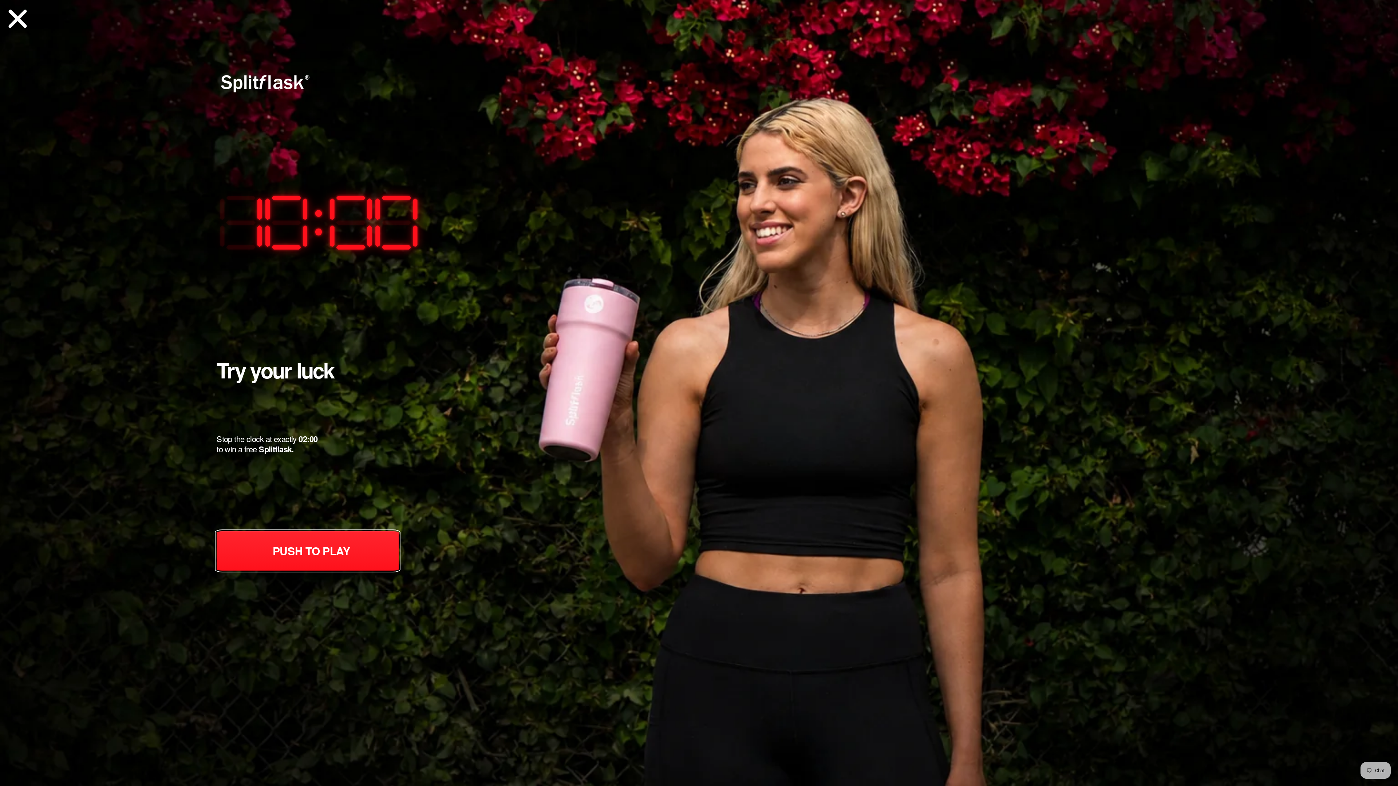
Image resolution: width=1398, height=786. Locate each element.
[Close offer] (17, 17)
